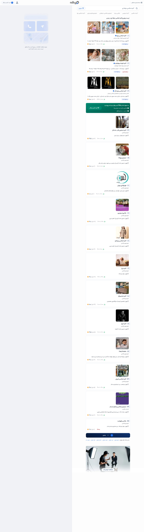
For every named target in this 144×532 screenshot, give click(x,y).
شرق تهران (116, 440)
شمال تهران (98, 440)
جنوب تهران (105, 440)
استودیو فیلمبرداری (92, 13)
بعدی (104, 435)
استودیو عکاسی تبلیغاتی (106, 13)
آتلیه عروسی (125, 13)
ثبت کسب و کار (8, 3)
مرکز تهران (93, 440)
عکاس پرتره (117, 13)
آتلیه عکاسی (134, 13)
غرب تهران (111, 440)
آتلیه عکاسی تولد (80, 13)
